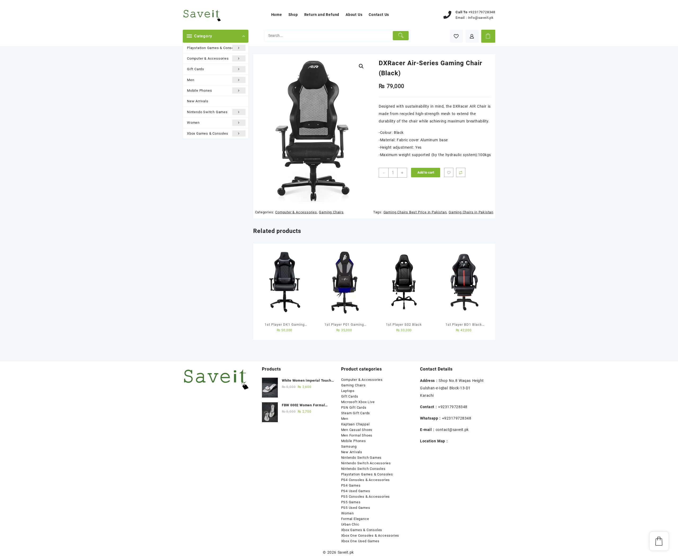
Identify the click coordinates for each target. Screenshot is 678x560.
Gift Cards (195, 69)
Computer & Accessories (208, 58)
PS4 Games (351, 485)
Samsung (349, 446)
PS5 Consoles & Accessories (365, 497)
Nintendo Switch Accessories (366, 463)
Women (193, 123)
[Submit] (401, 35)
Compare (460, 172)
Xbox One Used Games (360, 541)
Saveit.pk (346, 552)
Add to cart (425, 172)
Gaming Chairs (331, 212)
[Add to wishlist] (448, 172)
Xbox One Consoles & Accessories (370, 535)
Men (190, 80)
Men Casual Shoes (357, 430)
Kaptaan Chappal (355, 424)
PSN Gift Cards (354, 407)
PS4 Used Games (355, 491)
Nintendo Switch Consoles (363, 469)
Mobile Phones (199, 90)
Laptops (348, 391)
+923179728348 (482, 12)
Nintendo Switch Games (207, 112)
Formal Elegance (355, 519)
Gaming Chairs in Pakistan (471, 212)
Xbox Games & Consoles (207, 133)
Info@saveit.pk (481, 18)
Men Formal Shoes (357, 435)
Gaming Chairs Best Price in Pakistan (415, 212)
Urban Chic (350, 524)
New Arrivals (197, 101)
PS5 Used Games (355, 508)
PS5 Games (351, 502)
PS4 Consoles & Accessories (365, 480)
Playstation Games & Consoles (213, 48)
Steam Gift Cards (355, 413)
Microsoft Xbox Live (358, 402)
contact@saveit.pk (452, 429)
